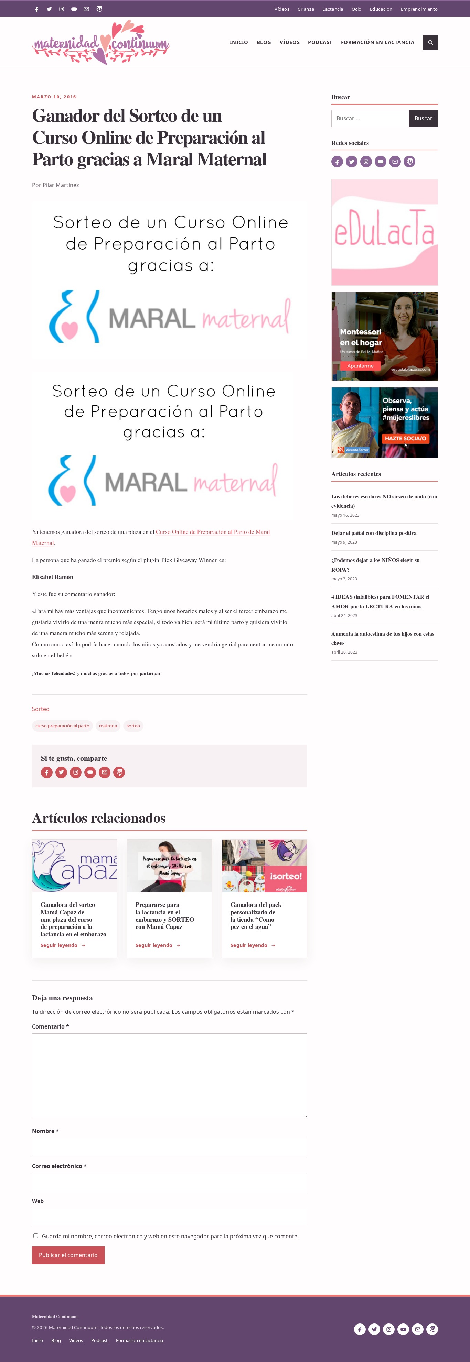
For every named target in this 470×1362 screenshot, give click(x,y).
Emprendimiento (419, 9)
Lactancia (332, 9)
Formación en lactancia (378, 42)
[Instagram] (61, 9)
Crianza (306, 9)
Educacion (381, 9)
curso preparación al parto (62, 726)
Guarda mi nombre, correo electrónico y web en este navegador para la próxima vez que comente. (170, 1236)
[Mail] (86, 9)
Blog (264, 42)
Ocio (357, 9)
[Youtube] (74, 9)
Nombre (45, 1131)
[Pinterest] (99, 9)
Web (38, 1201)
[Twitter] (49, 9)
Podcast (320, 42)
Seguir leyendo (59, 945)
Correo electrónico (59, 1166)
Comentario (50, 1026)
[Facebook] (37, 9)
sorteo (133, 726)
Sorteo (41, 709)
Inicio (239, 42)
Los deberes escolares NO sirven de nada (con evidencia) (384, 501)
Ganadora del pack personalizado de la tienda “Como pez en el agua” (256, 915)
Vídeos (282, 9)
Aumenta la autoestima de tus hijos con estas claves (382, 638)
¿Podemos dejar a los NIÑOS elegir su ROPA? (375, 564)
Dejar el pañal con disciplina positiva (374, 533)
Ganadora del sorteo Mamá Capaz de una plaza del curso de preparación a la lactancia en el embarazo (73, 919)
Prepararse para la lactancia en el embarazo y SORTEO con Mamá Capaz (165, 915)
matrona (108, 726)
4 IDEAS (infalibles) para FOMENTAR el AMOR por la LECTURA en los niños (380, 601)
